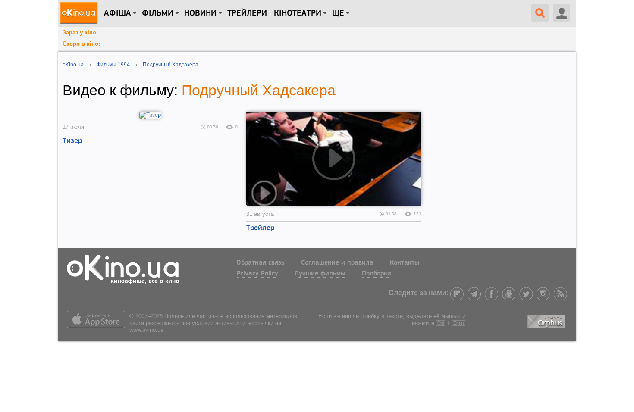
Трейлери (247, 13)
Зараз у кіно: (80, 32)
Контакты (404, 262)
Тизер (72, 141)
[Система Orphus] (547, 320)
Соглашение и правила (337, 262)
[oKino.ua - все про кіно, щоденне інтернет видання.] (80, 13)
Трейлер (260, 228)
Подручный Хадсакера (259, 90)
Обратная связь (260, 262)
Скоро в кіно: (81, 44)
